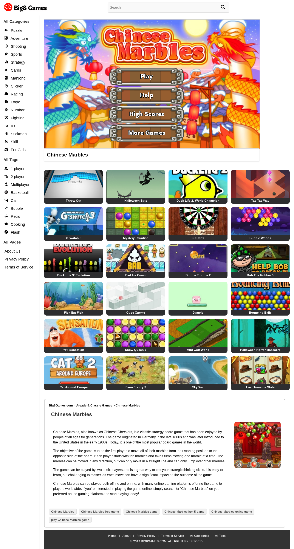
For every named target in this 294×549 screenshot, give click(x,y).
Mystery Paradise (135, 238)
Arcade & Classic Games (94, 405)
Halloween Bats (135, 200)
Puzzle (16, 30)
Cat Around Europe (74, 387)
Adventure (19, 38)
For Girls (18, 150)
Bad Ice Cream (135, 275)
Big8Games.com (61, 405)
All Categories (199, 535)
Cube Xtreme (135, 312)
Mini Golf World (198, 349)
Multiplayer (19, 184)
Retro (15, 216)
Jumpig (198, 312)
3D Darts (198, 238)
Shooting (18, 46)
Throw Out (73, 200)
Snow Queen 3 (135, 349)
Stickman (18, 134)
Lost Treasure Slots (260, 387)
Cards (15, 70)
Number (17, 110)
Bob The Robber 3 (260, 275)
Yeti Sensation (73, 349)
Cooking (17, 224)
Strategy (17, 62)
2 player (17, 177)
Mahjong (18, 78)
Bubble (16, 208)
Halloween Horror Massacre (260, 349)
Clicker (16, 86)
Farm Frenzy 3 (135, 387)
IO (12, 126)
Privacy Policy (17, 259)
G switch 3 (73, 238)
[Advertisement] (276, 85)
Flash (15, 232)
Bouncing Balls (260, 312)
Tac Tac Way (260, 200)
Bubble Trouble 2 (198, 275)
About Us (12, 251)
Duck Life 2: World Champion (198, 200)
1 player (17, 169)
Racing (16, 94)
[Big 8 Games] (24, 11)
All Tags (220, 535)
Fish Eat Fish (73, 312)
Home (112, 535)
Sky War (198, 387)
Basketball (19, 192)
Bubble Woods (260, 238)
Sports (16, 54)
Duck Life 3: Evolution (73, 275)
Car (13, 200)
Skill (14, 142)
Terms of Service (19, 267)
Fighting (17, 118)
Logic (15, 102)
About (126, 535)
